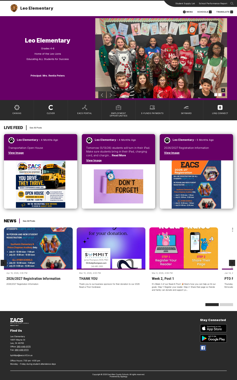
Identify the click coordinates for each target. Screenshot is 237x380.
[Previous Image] (102, 95)
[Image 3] (223, 94)
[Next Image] (111, 95)
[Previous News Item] (4, 263)
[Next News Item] (232, 263)
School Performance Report (213, 3)
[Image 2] (219, 94)
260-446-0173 (22, 350)
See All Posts (36, 127)
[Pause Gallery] (223, 90)
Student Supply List (185, 3)
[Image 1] (215, 94)
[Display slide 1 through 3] (212, 304)
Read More (119, 155)
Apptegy (123, 376)
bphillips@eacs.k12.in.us (21, 355)
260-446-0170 (24, 346)
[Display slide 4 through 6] (226, 304)
